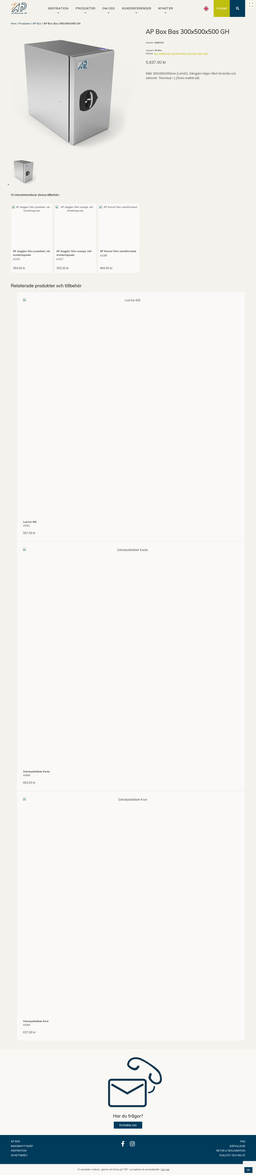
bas (156, 53)
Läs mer (165, 1169)
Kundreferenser (136, 8)
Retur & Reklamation (230, 1150)
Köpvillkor (237, 1146)
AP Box (37, 23)
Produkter (85, 8)
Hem (13, 23)
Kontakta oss (128, 1125)
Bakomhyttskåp (22, 1146)
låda (200, 53)
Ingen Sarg (192, 53)
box (169, 53)
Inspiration (18, 1150)
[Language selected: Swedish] (206, 8)
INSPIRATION (58, 8)
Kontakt (222, 8)
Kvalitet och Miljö (232, 1155)
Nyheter (165, 8)
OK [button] (248, 1170)
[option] (206, 8)
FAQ (242, 1141)
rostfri (205, 53)
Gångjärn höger (179, 53)
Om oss (108, 8)
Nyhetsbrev (19, 1155)
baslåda (162, 53)
